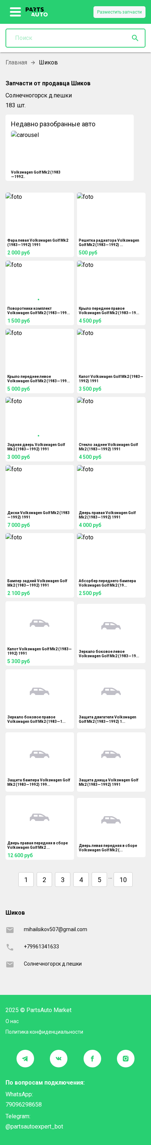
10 (123, 880)
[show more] (15, 12)
